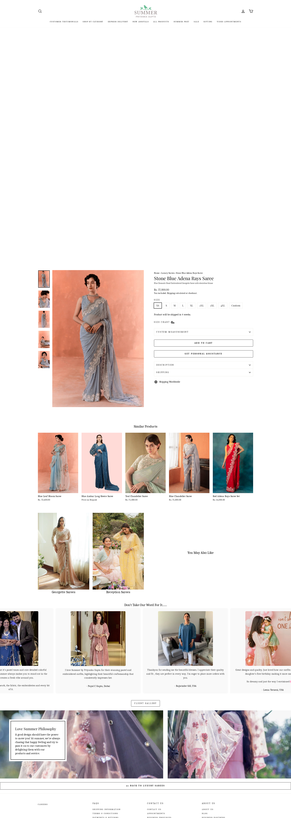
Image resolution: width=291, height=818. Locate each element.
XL (191, 305)
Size (157, 300)
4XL (223, 305)
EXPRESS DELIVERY (118, 22)
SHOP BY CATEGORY (93, 22)
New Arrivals (141, 22)
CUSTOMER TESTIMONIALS (64, 22)
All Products (161, 22)
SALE (196, 22)
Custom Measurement (172, 332)
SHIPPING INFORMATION (107, 809)
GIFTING (208, 22)
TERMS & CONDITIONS (105, 813)
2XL (201, 305)
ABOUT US (207, 809)
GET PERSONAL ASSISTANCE (203, 354)
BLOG (205, 813)
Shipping (171, 293)
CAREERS (43, 804)
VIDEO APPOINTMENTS (229, 22)
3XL (212, 305)
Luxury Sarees (167, 273)
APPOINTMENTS (156, 813)
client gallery (145, 703)
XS (157, 305)
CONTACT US (154, 809)
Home (156, 273)
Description (165, 365)
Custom (235, 305)
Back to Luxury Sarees (147, 785)
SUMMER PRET (181, 22)
